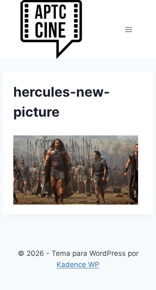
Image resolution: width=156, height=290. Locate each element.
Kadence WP (78, 264)
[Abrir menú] (128, 29)
